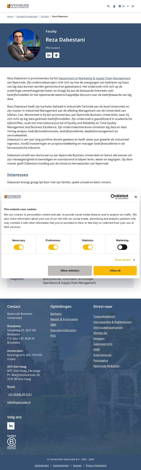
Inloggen (99, 338)
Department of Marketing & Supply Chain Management (95, 78)
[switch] (53, 247)
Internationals (102, 355)
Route (11, 386)
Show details (122, 259)
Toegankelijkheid (104, 316)
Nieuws (77, 465)
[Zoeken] (108, 6)
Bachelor (56, 314)
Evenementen (61, 465)
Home (10, 16)
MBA (53, 325)
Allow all (115, 270)
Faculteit (45, 16)
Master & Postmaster (64, 319)
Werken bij (100, 333)
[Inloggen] (114, 6)
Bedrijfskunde (52, 279)
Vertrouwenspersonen (108, 327)
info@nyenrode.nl (18, 402)
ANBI (96, 349)
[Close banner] (136, 197)
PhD (53, 336)
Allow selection (70, 270)
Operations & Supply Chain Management (69, 283)
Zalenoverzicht (102, 344)
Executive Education (63, 330)
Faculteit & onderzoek (27, 16)
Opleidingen (42, 465)
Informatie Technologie (78, 279)
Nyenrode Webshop (106, 366)
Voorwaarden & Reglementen (112, 322)
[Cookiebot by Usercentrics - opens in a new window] (113, 196)
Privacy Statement (96, 465)
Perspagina (100, 360)
